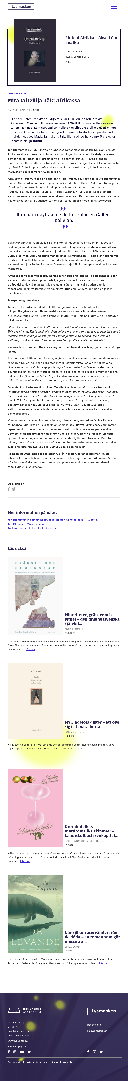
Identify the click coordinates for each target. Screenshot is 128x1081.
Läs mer (30, 649)
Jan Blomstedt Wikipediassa (26, 524)
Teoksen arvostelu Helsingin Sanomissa (34, 528)
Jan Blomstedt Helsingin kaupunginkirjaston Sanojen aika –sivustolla (53, 519)
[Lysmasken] (21, 9)
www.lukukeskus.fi (18, 1040)
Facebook (10, 489)
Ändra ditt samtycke (62, 1062)
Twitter (14, 489)
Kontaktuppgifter (17, 1046)
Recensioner (94, 1024)
